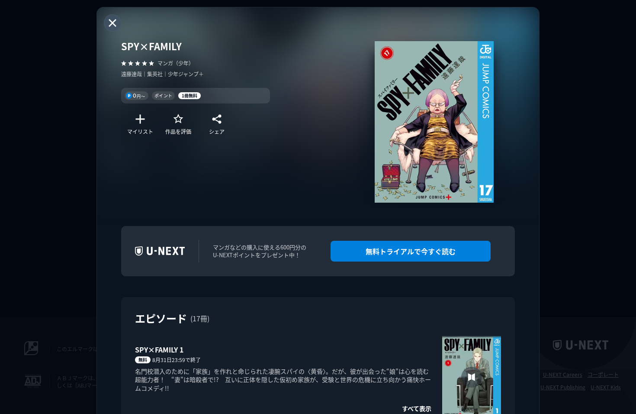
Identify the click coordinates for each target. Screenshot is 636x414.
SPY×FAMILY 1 (159, 349)
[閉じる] (112, 23)
